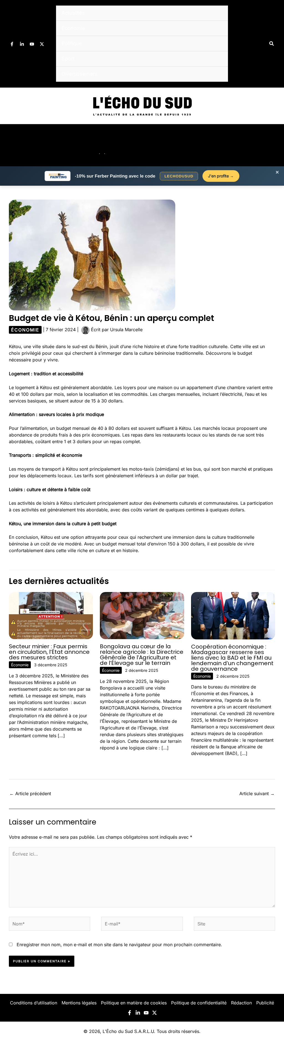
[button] (271, 43)
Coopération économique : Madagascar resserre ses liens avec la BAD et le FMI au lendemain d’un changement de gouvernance (232, 658)
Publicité (265, 1003)
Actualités (73, 13)
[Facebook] (12, 44)
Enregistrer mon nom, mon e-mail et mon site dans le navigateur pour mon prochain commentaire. (119, 944)
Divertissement (80, 74)
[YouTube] (32, 44)
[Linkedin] (22, 44)
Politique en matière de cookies (134, 1003)
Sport (68, 59)
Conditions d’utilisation (33, 1003)
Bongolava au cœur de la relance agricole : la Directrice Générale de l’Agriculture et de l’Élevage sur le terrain (141, 654)
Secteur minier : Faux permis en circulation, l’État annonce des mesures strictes (49, 651)
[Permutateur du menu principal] (272, 145)
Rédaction (241, 1003)
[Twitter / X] (42, 44)
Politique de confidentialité (199, 1003)
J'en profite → (221, 176)
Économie (73, 28)
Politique (72, 43)
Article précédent (30, 793)
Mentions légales (79, 1003)
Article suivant (257, 793)
